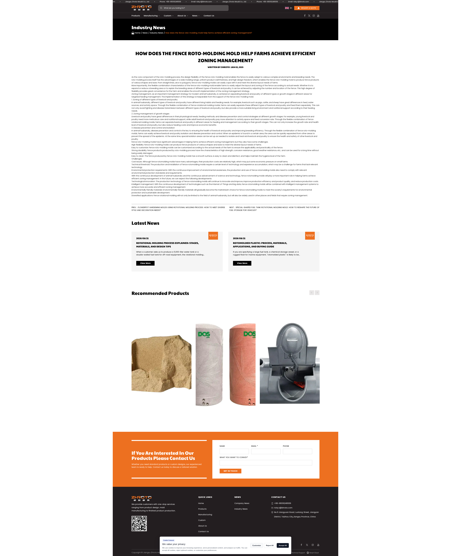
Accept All (283, 545)
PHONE (286, 446)
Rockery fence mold (134, 360)
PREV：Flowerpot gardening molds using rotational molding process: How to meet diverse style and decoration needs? (178, 209)
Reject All (270, 545)
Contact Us (209, 15)
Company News (241, 503)
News (194, 15)
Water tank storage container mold (198, 360)
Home (137, 32)
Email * (254, 446)
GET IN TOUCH (230, 471)
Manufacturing (151, 15)
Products (136, 15)
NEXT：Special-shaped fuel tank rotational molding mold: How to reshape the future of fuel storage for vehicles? (274, 209)
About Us (181, 15)
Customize (256, 545)
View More (174, 263)
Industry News (156, 32)
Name (222, 446)
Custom (167, 15)
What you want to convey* (234, 457)
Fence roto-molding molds (144, 142)
